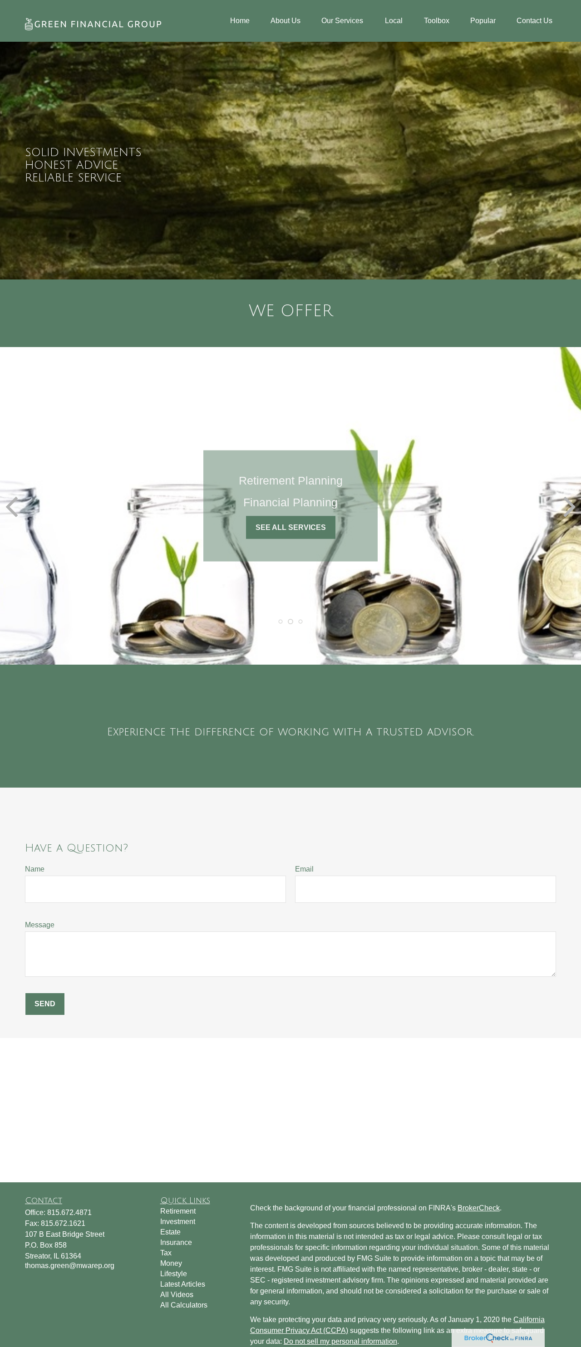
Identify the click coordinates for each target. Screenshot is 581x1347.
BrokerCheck (479, 1208)
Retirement (178, 1211)
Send (44, 1004)
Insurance (176, 1242)
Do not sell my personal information (340, 1341)
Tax (166, 1253)
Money (171, 1263)
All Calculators (183, 1305)
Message (39, 925)
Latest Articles (182, 1284)
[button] (239, 21)
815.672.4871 (69, 1212)
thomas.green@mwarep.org (69, 1265)
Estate (170, 1232)
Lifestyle (173, 1274)
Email (304, 869)
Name (34, 869)
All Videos (176, 1294)
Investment (177, 1221)
